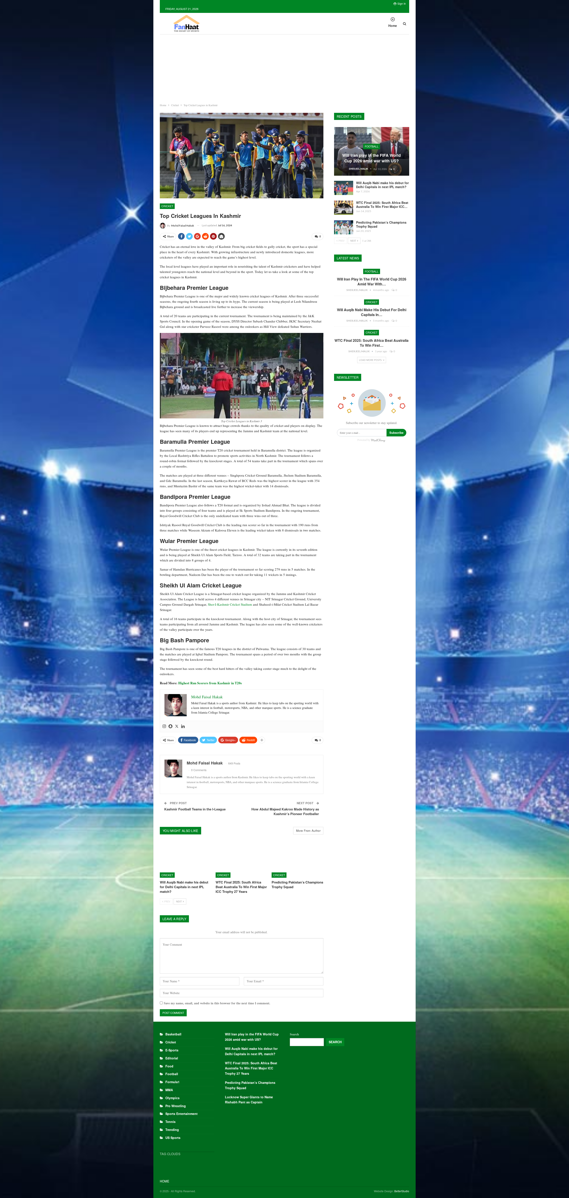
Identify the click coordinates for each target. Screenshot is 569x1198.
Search (294, 1034)
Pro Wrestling (175, 1106)
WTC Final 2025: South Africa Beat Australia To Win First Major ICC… (382, 204)
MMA (169, 1090)
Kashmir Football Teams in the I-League (195, 809)
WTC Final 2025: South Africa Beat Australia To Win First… (372, 343)
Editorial (171, 1058)
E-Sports (171, 1050)
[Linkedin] (183, 726)
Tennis (170, 1121)
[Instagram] (164, 726)
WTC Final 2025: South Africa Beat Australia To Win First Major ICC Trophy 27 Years (251, 1068)
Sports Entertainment (181, 1113)
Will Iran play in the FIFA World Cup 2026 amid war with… (371, 282)
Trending (172, 1129)
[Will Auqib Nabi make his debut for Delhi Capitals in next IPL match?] (186, 860)
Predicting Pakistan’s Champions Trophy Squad (381, 224)
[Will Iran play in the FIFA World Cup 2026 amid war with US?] (372, 151)
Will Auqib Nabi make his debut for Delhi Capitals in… (371, 312)
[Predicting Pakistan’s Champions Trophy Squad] (297, 860)
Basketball (173, 1034)
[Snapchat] (170, 726)
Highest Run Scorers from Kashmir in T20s (210, 683)
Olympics (172, 1098)
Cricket (167, 206)
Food (169, 1066)
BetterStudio (401, 1191)
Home (392, 25)
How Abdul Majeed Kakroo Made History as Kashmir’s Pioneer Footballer (285, 811)
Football (372, 146)
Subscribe (396, 432)
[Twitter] (177, 726)
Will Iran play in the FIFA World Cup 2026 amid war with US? (371, 158)
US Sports (172, 1137)
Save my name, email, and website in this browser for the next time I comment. (217, 1003)
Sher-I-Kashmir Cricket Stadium (230, 604)
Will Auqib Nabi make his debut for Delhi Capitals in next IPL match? (382, 185)
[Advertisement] (284, 68)
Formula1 (172, 1082)
